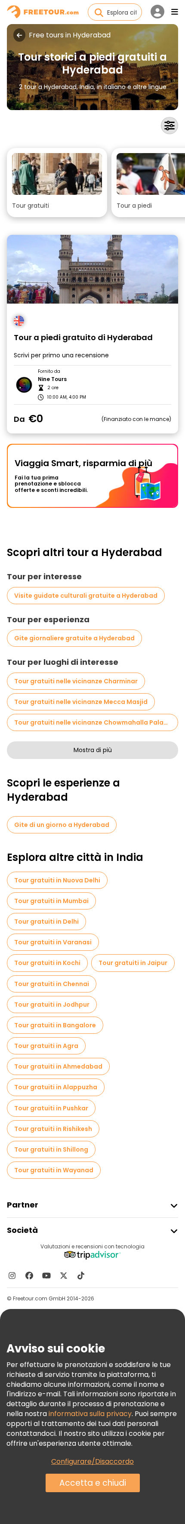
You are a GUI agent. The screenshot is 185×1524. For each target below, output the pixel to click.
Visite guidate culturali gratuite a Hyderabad (85, 595)
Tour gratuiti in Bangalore (55, 1025)
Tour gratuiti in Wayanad (53, 1170)
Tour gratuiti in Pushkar (51, 1108)
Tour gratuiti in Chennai (51, 984)
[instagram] (12, 1275)
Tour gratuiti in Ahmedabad (58, 1066)
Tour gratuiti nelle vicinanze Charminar (76, 681)
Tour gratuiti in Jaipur (133, 963)
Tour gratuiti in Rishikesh (53, 1129)
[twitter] (64, 1275)
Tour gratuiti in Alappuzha (55, 1087)
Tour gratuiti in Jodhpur (51, 1004)
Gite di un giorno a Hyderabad (61, 824)
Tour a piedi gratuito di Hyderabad (83, 338)
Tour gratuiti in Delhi (46, 921)
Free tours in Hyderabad (70, 35)
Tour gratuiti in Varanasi (53, 942)
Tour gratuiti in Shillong (51, 1149)
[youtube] (46, 1275)
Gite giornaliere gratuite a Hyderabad (74, 638)
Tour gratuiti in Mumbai (51, 901)
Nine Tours (52, 379)
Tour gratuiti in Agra (46, 1046)
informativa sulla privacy (90, 1414)
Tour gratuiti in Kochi (47, 963)
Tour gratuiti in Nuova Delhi (57, 880)
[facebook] (29, 1275)
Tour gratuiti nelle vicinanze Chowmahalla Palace (92, 722)
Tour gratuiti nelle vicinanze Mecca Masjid (81, 701)
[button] (57, 182)
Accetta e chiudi (92, 1483)
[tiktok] (81, 1275)
